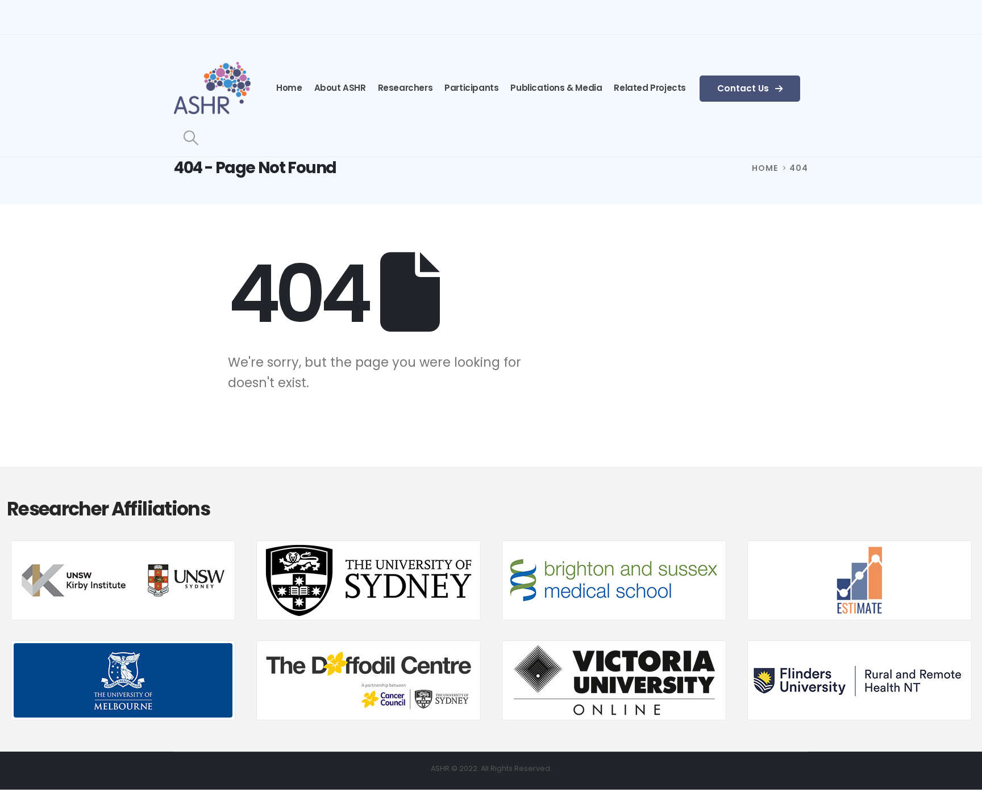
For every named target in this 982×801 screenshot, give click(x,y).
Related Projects (650, 88)
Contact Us (744, 88)
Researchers (405, 88)
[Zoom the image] (123, 547)
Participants (471, 88)
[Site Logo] (212, 88)
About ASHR (340, 88)
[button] (190, 138)
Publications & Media (556, 88)
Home (289, 88)
